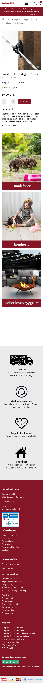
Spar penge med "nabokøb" (14, 639)
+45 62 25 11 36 (36, 14)
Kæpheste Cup (8, 610)
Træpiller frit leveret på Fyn (13, 627)
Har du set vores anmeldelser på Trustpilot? (21, 666)
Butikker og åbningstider (12, 587)
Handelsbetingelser (10, 535)
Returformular (8, 544)
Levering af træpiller (10, 642)
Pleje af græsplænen (10, 564)
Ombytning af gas (9, 607)
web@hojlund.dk (13, 509)
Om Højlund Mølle (9, 578)
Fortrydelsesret (8, 541)
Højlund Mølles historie (12, 581)
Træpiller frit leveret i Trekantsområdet (19, 633)
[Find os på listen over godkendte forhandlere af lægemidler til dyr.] (10, 519)
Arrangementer (8, 613)
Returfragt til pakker (10, 547)
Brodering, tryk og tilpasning (14, 590)
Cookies (5, 550)
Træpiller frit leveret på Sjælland (15, 636)
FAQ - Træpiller (8, 648)
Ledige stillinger (8, 584)
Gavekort (6, 595)
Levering (5, 538)
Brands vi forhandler (11, 604)
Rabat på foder (8, 598)
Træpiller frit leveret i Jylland (14, 630)
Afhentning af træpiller (11, 645)
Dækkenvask (7, 601)
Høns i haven (7, 568)
